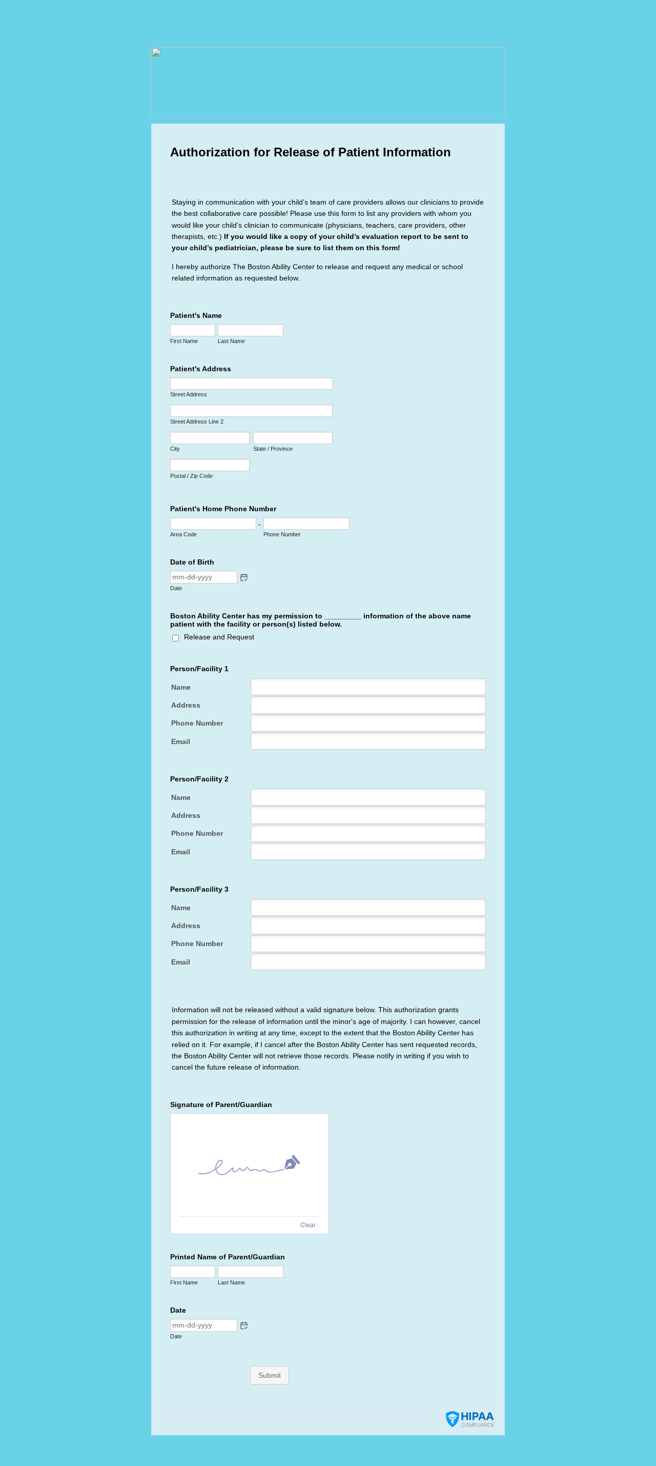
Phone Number (282, 534)
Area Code (183, 534)
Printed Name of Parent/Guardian (227, 1257)
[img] (250, 1165)
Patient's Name (196, 315)
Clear (308, 1225)
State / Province (273, 449)
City (175, 449)
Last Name (231, 341)
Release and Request (219, 637)
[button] (244, 577)
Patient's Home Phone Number (223, 509)
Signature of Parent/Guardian (221, 1104)
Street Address (188, 394)
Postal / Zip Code (191, 476)
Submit (269, 1375)
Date (176, 588)
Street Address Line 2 (196, 421)
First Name (184, 341)
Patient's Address (200, 369)
